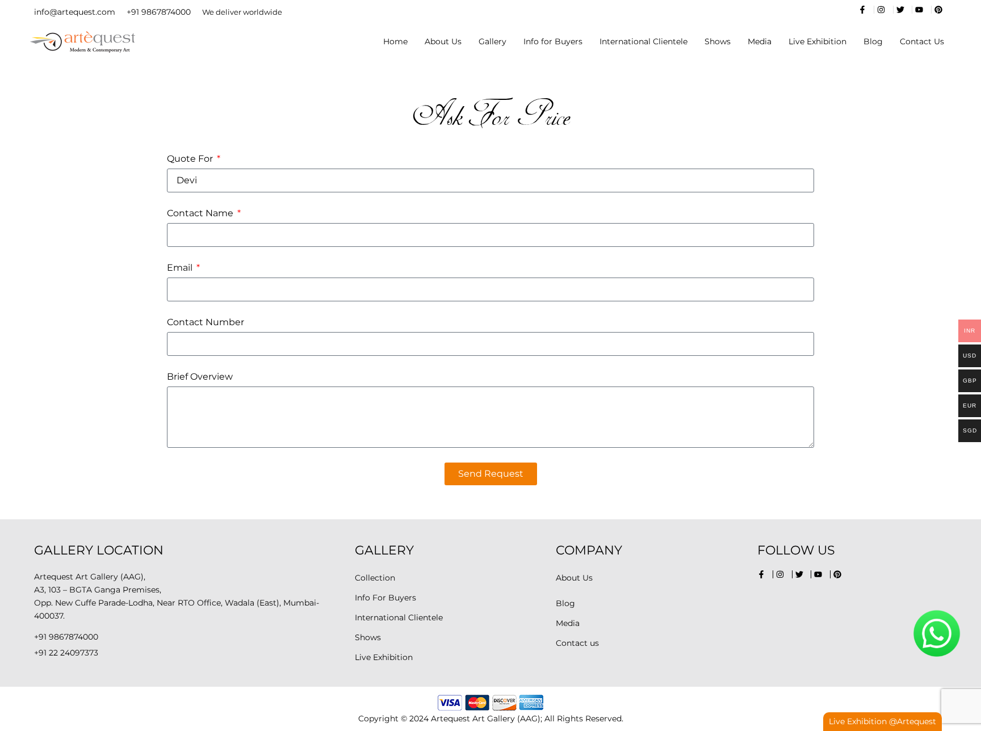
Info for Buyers (552, 41)
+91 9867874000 (159, 12)
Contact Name (201, 213)
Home (395, 41)
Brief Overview (200, 376)
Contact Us (922, 41)
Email (181, 267)
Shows (718, 41)
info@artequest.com (74, 12)
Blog (873, 41)
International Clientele (643, 41)
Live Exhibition (817, 41)
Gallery (492, 41)
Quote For (191, 158)
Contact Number (205, 322)
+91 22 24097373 (66, 653)
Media (760, 41)
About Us (443, 41)
